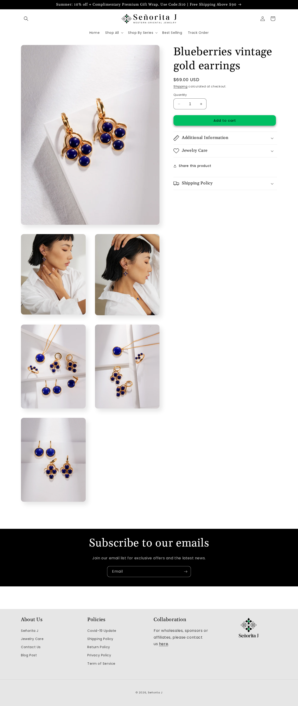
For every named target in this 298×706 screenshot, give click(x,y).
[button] (26, 19)
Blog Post (29, 655)
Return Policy (98, 647)
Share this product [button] (195, 165)
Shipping (180, 86)
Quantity (180, 95)
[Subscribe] (185, 571)
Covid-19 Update (101, 630)
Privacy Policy (99, 655)
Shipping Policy (100, 639)
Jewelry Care (32, 639)
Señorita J (29, 630)
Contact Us (31, 647)
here (163, 644)
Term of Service (101, 663)
